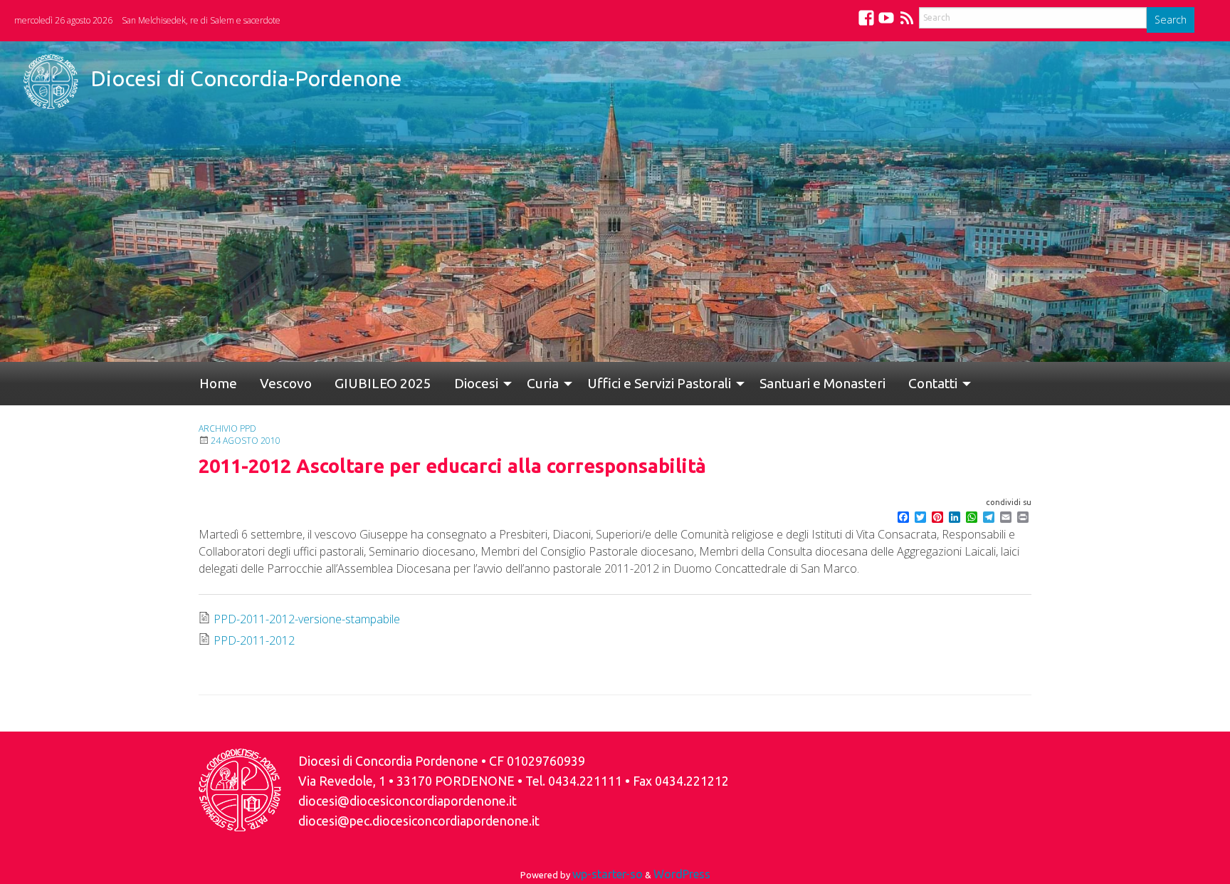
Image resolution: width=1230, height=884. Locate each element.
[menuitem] (212, 383)
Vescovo (269, 383)
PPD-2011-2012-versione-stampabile (307, 619)
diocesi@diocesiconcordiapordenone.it (407, 801)
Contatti (864, 383)
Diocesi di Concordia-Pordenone (246, 78)
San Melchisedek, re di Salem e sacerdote (201, 20)
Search (1171, 19)
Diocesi (436, 383)
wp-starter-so (607, 874)
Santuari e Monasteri (766, 383)
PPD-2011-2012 (254, 640)
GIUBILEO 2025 (354, 383)
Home (212, 383)
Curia (497, 383)
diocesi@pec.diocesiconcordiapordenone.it (419, 821)
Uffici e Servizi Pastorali (608, 383)
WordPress (681, 874)
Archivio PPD (227, 428)
